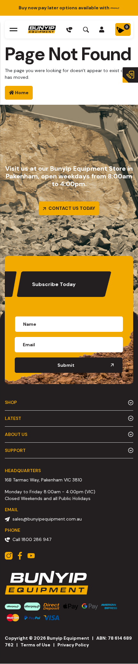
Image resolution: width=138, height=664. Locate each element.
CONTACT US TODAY (71, 208)
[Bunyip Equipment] (42, 29)
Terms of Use (35, 645)
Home (21, 92)
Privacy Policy (73, 645)
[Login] (102, 29)
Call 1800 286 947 (32, 539)
